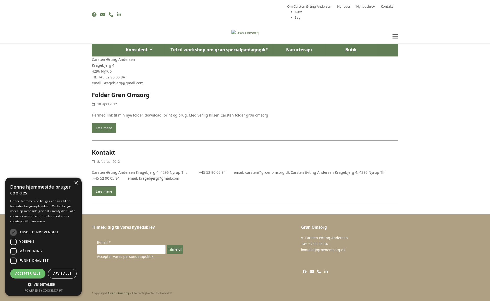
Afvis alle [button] (62, 273)
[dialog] (43, 237)
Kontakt (103, 152)
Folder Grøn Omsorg (121, 95)
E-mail (104, 242)
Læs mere (104, 127)
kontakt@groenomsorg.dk (323, 249)
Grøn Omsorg (118, 293)
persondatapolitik (138, 256)
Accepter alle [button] (27, 273)
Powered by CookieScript (43, 290)
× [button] (76, 183)
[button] (395, 36)
